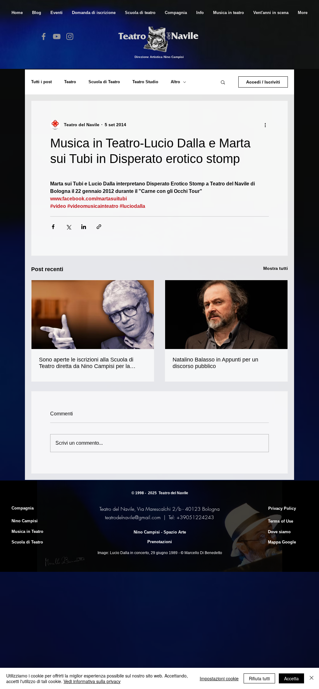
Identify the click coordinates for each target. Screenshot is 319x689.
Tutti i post (41, 81)
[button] (140, 12)
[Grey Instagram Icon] (69, 36)
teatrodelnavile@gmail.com (133, 517)
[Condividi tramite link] (99, 227)
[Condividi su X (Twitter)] (68, 227)
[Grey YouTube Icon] (56, 36)
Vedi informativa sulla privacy (92, 681)
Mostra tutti (275, 268)
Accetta (291, 678)
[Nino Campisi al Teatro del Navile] (92, 314)
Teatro (70, 81)
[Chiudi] (311, 678)
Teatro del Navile (173, 493)
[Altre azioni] (265, 124)
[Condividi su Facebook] (53, 227)
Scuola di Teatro (104, 81)
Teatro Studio (145, 81)
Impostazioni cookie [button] (219, 678)
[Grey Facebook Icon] (43, 36)
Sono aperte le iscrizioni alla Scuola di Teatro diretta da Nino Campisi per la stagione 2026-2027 (86, 363)
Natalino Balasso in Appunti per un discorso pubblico (215, 362)
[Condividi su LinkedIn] (84, 227)
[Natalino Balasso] (226, 314)
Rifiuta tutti (259, 678)
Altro (175, 81)
